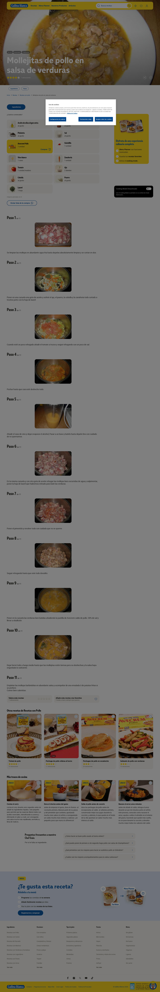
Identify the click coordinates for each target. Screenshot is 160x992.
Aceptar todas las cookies (104, 119)
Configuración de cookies (57, 119)
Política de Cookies (72, 113)
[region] (80, 112)
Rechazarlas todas (86, 119)
